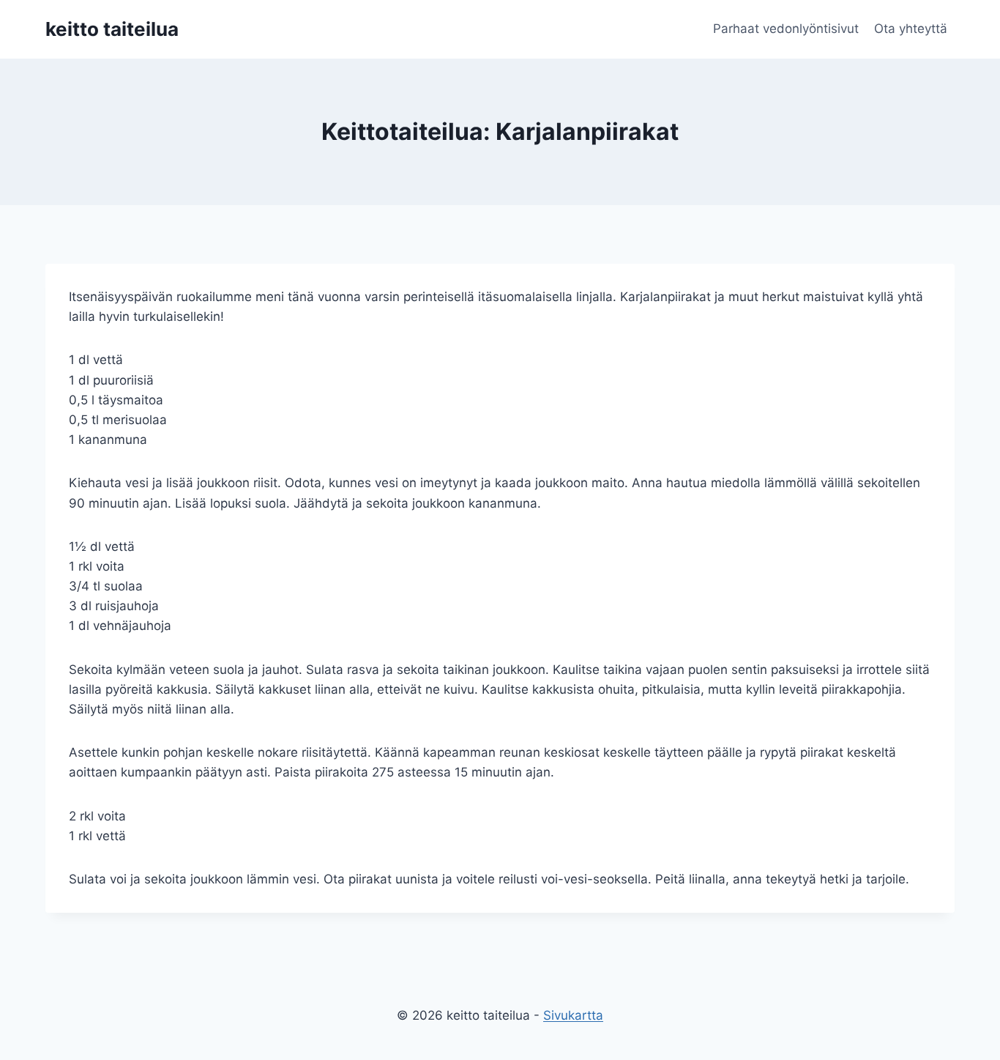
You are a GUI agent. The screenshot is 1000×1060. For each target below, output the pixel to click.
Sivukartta (573, 1015)
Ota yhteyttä (910, 28)
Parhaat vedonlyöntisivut (786, 28)
